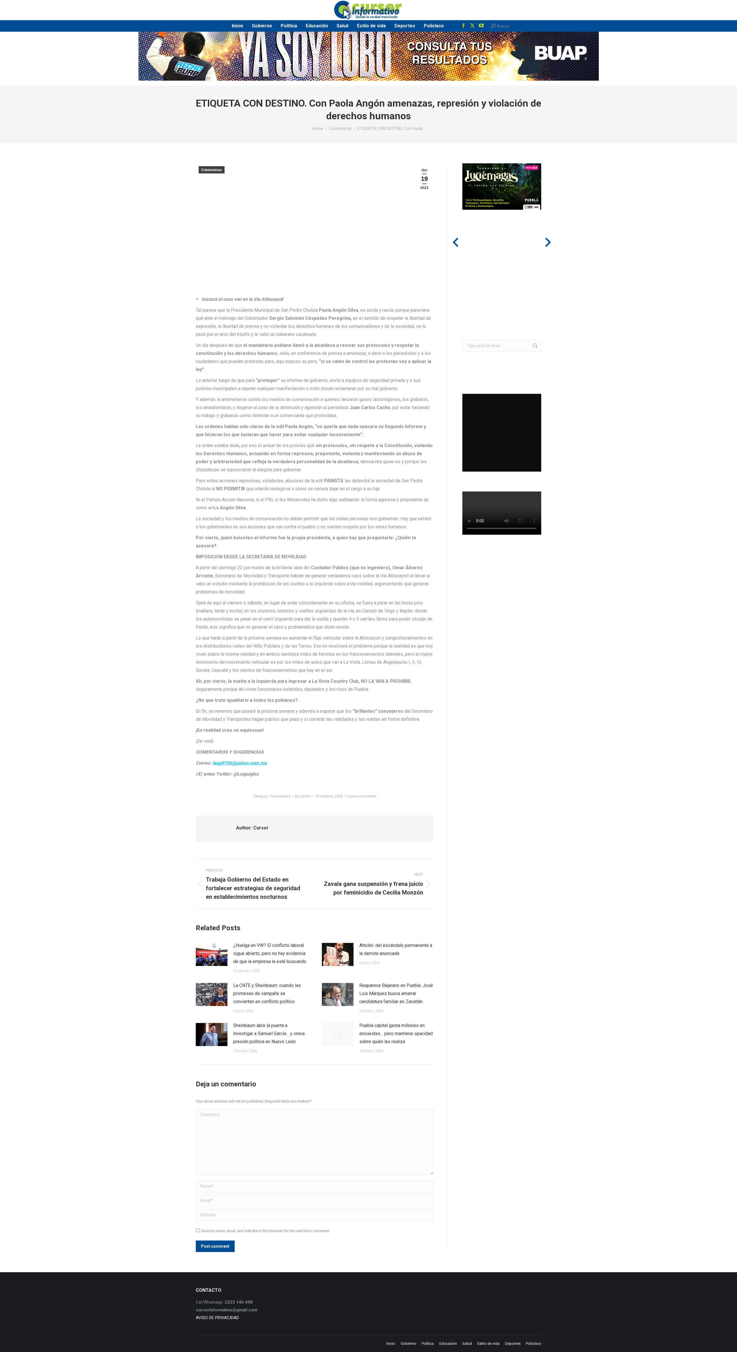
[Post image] (211, 954)
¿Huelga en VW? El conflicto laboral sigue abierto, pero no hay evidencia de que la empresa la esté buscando (269, 953)
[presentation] (455, 242)
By (303, 796)
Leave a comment (361, 796)
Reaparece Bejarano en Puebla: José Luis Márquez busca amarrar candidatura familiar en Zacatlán (396, 993)
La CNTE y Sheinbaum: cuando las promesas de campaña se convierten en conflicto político (267, 993)
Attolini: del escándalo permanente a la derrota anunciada (395, 949)
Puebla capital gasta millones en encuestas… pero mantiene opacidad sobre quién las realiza (396, 1033)
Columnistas (211, 170)
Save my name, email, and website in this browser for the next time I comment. (265, 1231)
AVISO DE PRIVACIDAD (217, 1317)
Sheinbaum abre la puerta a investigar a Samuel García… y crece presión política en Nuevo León (269, 1033)
